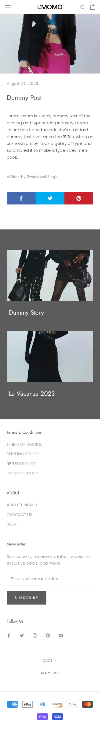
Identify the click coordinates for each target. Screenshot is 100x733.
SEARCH (14, 524)
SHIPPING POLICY (23, 454)
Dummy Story (26, 312)
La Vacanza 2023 (32, 393)
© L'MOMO (50, 673)
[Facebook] (9, 635)
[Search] (82, 6)
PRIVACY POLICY (23, 473)
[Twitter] (22, 635)
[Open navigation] (8, 7)
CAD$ (47, 660)
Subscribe (26, 597)
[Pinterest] (48, 635)
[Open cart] (92, 7)
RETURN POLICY (21, 463)
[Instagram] (35, 635)
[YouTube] (61, 635)
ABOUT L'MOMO (22, 505)
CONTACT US (19, 514)
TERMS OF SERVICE (24, 444)
